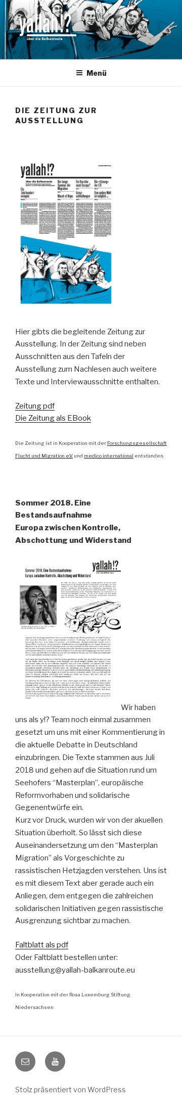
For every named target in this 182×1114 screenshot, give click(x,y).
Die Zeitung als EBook (53, 418)
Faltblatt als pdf (41, 944)
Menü (96, 73)
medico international (108, 456)
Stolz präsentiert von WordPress (70, 1089)
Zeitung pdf (35, 406)
